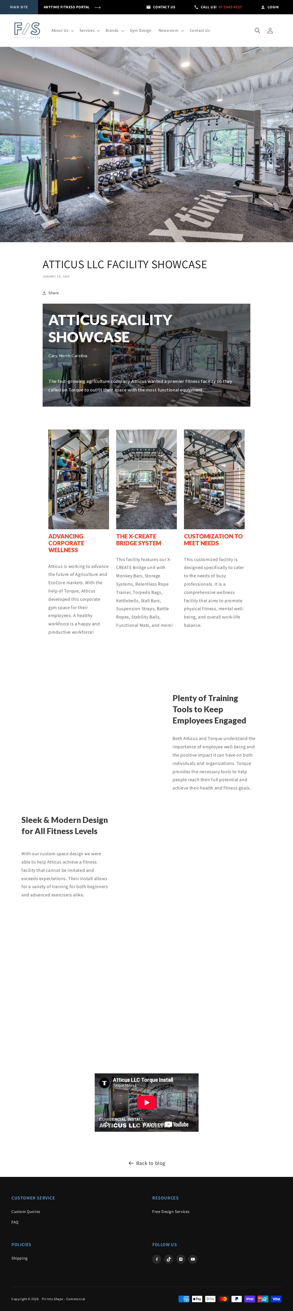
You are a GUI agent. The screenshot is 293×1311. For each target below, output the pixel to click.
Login (273, 7)
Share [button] (53, 292)
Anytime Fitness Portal (72, 7)
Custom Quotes (25, 1211)
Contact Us (164, 7)
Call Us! (221, 7)
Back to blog (150, 1163)
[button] (62, 30)
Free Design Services (171, 1211)
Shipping (19, 1258)
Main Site (19, 7)
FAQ (15, 1222)
